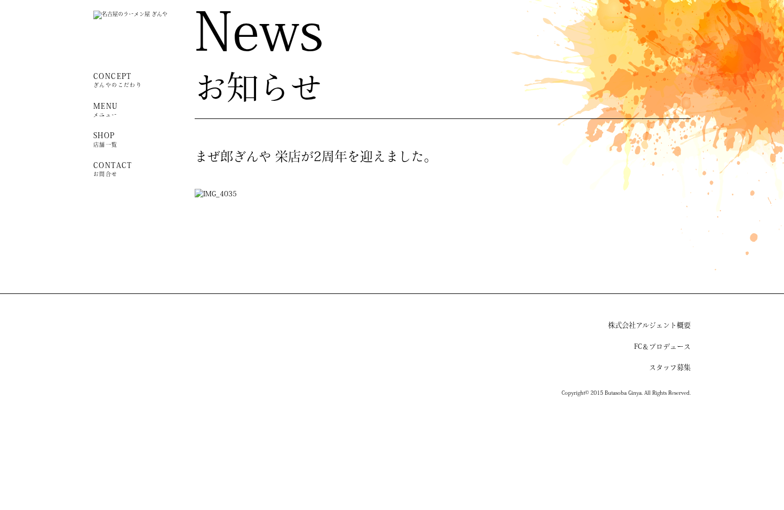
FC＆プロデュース (662, 347)
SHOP (105, 140)
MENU (105, 110)
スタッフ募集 (670, 367)
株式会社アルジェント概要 (649, 325)
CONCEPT (117, 81)
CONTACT (112, 170)
